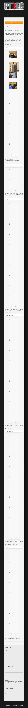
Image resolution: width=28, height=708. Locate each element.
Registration (14, 22)
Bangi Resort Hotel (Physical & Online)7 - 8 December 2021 (13, 13)
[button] (14, 48)
